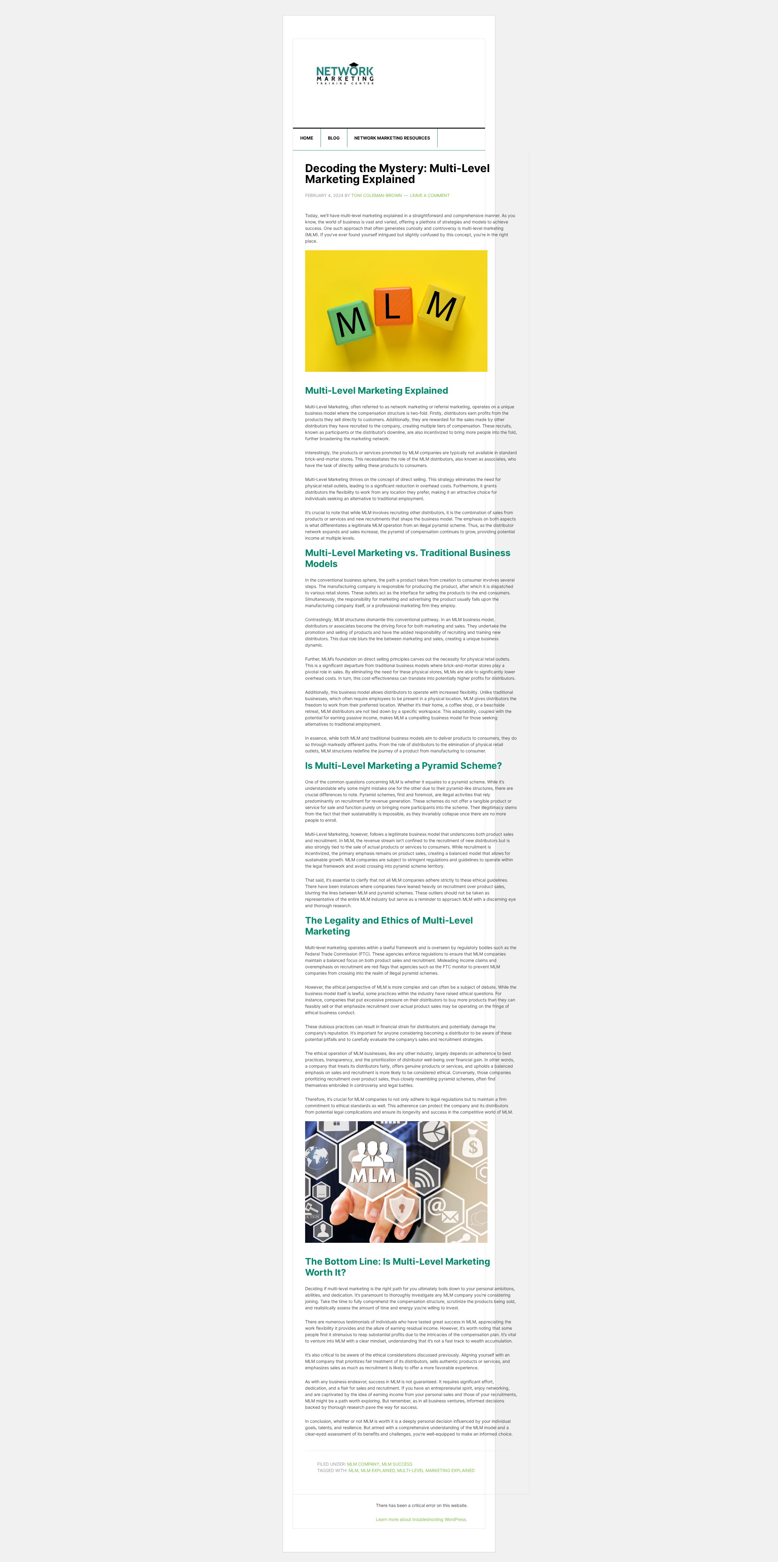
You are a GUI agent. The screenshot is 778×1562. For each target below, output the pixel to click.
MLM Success (397, 1464)
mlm (353, 1470)
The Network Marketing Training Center (344, 72)
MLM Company (363, 1464)
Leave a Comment (430, 195)
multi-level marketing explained (436, 1470)
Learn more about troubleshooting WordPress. (421, 1519)
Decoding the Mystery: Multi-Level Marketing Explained (397, 173)
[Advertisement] (362, 99)
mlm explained (378, 1470)
